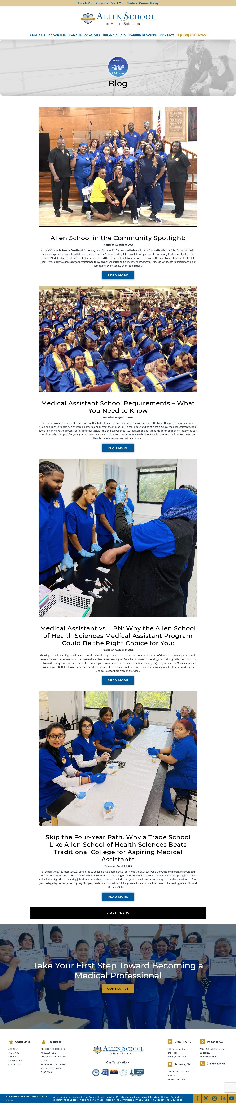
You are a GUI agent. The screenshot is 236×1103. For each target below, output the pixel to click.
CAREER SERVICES (143, 35)
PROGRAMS (57, 35)
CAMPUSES (13, 1056)
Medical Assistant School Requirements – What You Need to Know (118, 406)
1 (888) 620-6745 (192, 35)
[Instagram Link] (214, 1098)
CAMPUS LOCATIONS (84, 35)
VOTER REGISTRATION (51, 1068)
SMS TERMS (46, 1072)
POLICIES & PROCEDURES (53, 1048)
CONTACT (167, 35)
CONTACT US (118, 988)
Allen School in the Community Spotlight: (118, 238)
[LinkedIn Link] (223, 1098)
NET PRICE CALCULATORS (53, 1064)
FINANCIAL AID (114, 35)
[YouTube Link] (232, 1098)
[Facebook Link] (197, 1098)
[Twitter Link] (206, 1098)
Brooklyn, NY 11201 (177, 1056)
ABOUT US (37, 35)
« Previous (118, 913)
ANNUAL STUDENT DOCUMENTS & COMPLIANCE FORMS (54, 1056)
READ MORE (118, 275)
